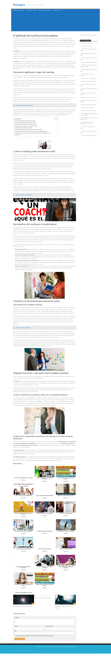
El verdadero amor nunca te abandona (88, 78)
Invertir (35, 10)
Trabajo (56, 10)
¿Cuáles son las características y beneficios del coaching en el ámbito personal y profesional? (33, 134)
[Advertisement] (55, 21)
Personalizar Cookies (69, 646)
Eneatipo (29, 10)
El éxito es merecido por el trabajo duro (89, 62)
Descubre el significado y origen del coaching (25, 120)
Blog (60, 10)
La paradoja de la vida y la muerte (88, 97)
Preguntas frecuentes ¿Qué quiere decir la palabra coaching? (28, 129)
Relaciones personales (44, 10)
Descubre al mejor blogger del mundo (88, 135)
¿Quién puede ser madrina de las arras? (89, 81)
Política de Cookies (58, 646)
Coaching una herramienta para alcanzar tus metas (26, 126)
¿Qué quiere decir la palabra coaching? (23, 127)
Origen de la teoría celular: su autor (88, 110)
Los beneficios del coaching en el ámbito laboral (25, 124)
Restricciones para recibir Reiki (87, 107)
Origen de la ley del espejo (86, 43)
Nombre (16, 626)
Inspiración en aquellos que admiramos (89, 104)
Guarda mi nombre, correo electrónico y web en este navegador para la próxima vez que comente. (35, 635)
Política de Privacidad (40, 646)
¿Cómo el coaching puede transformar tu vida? (25, 122)
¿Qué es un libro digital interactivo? (42, 598)
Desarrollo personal (18, 10)
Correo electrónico (50, 626)
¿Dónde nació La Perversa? (86, 46)
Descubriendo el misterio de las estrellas (22, 606)
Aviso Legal (50, 646)
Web (15, 630)
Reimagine (19, 5)
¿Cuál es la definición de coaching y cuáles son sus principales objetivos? (31, 131)
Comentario (17, 617)
